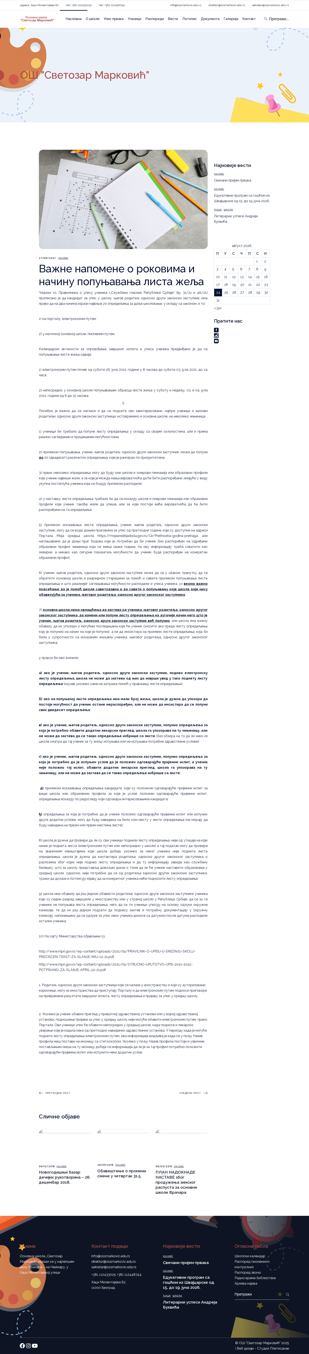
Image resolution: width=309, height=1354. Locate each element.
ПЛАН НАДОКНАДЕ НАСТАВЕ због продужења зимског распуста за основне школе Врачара (176, 1182)
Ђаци (218, 210)
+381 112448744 (129, 1275)
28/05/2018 (105, 1165)
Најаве (63, 258)
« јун (217, 308)
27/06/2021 (47, 258)
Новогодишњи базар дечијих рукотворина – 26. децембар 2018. (64, 1177)
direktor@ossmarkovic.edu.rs (227, 5)
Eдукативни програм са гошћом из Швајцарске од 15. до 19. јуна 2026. (188, 1282)
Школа (228, 210)
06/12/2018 (47, 1166)
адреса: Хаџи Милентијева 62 (39, 5)
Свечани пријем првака (232, 180)
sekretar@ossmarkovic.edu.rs (270, 5)
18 (226, 285)
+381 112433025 (103, 1275)
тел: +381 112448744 (112, 5)
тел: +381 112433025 (78, 5)
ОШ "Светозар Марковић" (259, 1343)
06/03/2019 (164, 1166)
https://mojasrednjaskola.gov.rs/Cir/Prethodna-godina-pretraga (148, 536)
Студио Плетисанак (273, 1348)
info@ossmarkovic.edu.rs (185, 5)
